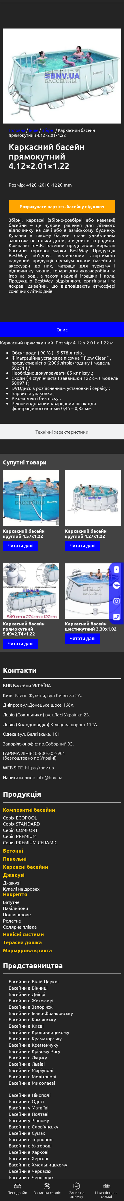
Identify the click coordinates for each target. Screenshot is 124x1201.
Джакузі (14, 874)
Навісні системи (23, 934)
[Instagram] (116, 601)
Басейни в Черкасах (30, 1171)
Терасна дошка (22, 942)
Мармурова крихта (27, 950)
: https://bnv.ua (28, 767)
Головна (17, 130)
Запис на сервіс (47, 1192)
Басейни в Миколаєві (32, 1083)
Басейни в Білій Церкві (34, 981)
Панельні (15, 858)
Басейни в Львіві (27, 1064)
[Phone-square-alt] (116, 617)
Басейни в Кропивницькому (39, 1032)
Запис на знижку (76, 1194)
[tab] (62, 329)
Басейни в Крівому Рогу (34, 1051)
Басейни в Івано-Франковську (41, 1013)
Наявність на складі (106, 1194)
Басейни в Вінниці (28, 988)
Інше (33, 130)
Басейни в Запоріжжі (31, 1007)
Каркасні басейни (25, 866)
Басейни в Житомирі (31, 1000)
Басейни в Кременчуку (33, 1045)
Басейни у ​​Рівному (29, 1120)
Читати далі (20, 546)
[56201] (62, 76)
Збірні (48, 130)
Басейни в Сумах (27, 1133)
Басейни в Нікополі (29, 1095)
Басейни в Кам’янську (32, 1019)
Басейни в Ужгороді (30, 1145)
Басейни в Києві (26, 1026)
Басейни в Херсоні (28, 1158)
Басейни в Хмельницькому (38, 1164)
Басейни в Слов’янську (33, 1126)
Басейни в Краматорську (35, 1038)
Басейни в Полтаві (28, 1114)
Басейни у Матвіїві (28, 1107)
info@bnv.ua (49, 777)
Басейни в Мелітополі (32, 1076)
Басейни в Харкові (28, 1152)
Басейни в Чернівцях (31, 1177)
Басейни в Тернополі (31, 1139)
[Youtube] (116, 569)
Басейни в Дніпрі (27, 994)
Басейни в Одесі (26, 1101)
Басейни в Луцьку (28, 1057)
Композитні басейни (29, 809)
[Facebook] (116, 585)
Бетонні (13, 850)
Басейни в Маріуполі (31, 1070)
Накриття (15, 894)
